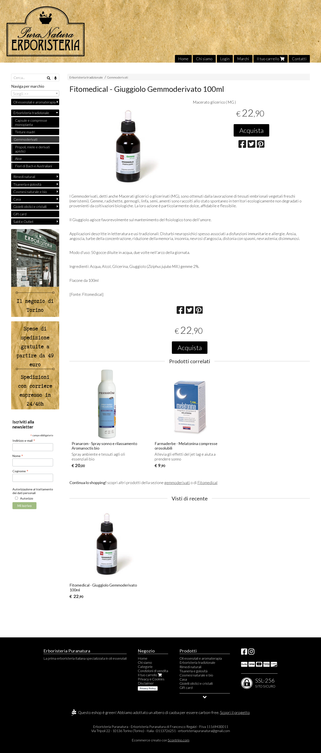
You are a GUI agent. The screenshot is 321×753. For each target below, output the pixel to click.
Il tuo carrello (268, 58)
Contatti (299, 58)
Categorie (145, 666)
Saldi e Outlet (23, 221)
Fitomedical (207, 482)
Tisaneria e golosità (27, 184)
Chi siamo (204, 58)
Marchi (243, 58)
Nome (17, 456)
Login (225, 58)
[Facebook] (244, 653)
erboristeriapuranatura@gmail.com (204, 731)
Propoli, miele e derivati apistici (32, 149)
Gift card (19, 214)
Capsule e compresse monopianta (31, 122)
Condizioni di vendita (153, 671)
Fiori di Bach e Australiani (33, 166)
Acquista (251, 130)
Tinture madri (25, 132)
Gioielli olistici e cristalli (30, 206)
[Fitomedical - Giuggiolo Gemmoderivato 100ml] (128, 145)
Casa (17, 199)
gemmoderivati (177, 482)
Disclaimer (146, 683)
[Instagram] (251, 653)
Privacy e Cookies (151, 679)
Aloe (18, 158)
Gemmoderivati (117, 77)
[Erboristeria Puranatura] (160, 31)
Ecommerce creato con (160, 740)
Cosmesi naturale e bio (30, 192)
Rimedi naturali (24, 177)
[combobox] (35, 93)
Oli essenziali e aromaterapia (34, 102)
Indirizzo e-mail (23, 440)
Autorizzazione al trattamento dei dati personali (32, 491)
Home (183, 58)
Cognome (20, 471)
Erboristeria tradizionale (86, 77)
